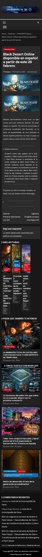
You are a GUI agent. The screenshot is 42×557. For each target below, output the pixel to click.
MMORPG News (9, 49)
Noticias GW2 (27, 269)
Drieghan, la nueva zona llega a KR (31, 216)
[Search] (38, 22)
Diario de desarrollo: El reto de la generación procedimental (18, 482)
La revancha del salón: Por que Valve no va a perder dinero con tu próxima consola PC (20, 398)
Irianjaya (8, 72)
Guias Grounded (18, 265)
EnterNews (14, 554)
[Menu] (4, 22)
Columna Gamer (10, 471)
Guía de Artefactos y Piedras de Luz (23, 545)
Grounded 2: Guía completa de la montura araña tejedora (18, 285)
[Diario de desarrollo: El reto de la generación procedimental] (21, 464)
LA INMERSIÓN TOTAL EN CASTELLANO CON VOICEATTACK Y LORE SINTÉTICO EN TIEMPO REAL (10, 291)
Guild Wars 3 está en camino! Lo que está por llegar (27, 288)
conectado (25, 233)
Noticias (7, 389)
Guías (16, 261)
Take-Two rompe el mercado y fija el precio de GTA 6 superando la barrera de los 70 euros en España (20, 441)
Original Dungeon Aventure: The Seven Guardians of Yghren (18, 475)
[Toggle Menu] (5, 27)
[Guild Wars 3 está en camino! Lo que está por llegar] (26, 259)
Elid (6, 313)
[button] (4, 22)
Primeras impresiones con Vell (11, 216)
